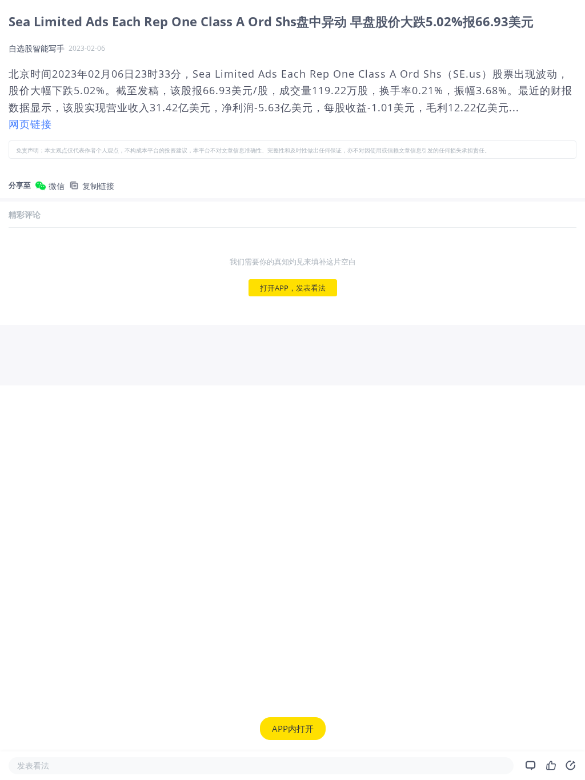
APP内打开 (293, 728)
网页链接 (30, 124)
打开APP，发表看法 (293, 288)
